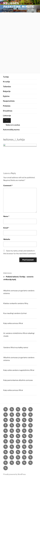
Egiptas (6, 96)
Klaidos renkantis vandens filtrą (15, 303)
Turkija (6, 77)
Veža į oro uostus (13, 125)
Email (6, 228)
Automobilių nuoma (11, 130)
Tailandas (7, 86)
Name (6, 216)
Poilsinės (6, 106)
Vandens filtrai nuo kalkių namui (15, 348)
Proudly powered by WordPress (14, 474)
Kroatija (6, 82)
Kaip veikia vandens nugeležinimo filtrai (18, 370)
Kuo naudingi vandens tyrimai (15, 313)
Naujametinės (9, 101)
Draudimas (7, 111)
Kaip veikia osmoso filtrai (13, 323)
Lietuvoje (7, 116)
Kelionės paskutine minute (18, 5)
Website (6, 239)
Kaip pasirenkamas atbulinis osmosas (18, 380)
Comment (8, 186)
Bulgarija (6, 91)
